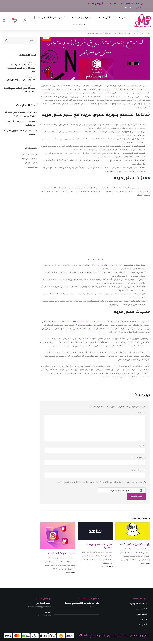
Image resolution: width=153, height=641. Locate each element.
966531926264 (45, 616)
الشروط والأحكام (96, 4)
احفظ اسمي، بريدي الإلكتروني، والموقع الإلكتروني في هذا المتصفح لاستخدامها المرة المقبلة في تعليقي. (99, 482)
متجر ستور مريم (106, 265)
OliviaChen (31, 122)
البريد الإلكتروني (138, 458)
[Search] (6, 40)
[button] (4, 21)
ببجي (124, 17)
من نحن (139, 8)
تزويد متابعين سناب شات (135, 544)
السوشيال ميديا (83, 17)
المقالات (127, 8)
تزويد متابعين (32, 155)
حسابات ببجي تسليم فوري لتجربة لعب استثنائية (19, 90)
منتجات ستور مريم (77, 322)
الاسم (142, 446)
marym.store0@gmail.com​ (39, 606)
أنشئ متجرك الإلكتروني (52, 17)
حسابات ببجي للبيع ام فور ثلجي (20, 80)
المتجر (113, 4)
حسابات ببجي (32, 159)
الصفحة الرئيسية (130, 4)
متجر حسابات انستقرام (61, 553)
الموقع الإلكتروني (138, 470)
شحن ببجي (33, 163)
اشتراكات (106, 17)
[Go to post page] (132, 531)
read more (145, 563)
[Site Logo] (142, 21)
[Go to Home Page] (149, 33)
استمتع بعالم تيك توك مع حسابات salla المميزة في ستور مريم (21, 68)
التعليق (142, 413)
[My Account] (25, 21)
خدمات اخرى (79, 24)
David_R (32, 112)
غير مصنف (33, 167)
